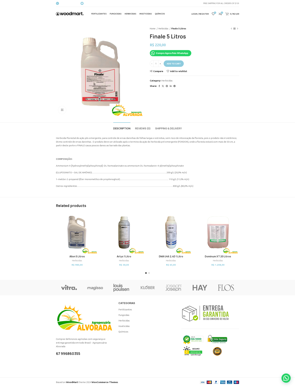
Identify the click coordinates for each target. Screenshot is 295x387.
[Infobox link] (66, 3)
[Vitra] (69, 287)
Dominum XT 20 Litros (218, 256)
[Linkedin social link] (171, 86)
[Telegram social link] (175, 86)
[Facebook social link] (159, 86)
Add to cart (174, 64)
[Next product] (237, 28)
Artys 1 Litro (124, 256)
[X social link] (163, 86)
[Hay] (200, 287)
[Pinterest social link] (167, 86)
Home (153, 28)
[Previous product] (231, 28)
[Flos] (226, 287)
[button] (286, 378)
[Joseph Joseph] (174, 287)
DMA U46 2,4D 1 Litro (171, 256)
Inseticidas (124, 326)
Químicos (123, 331)
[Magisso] (95, 287)
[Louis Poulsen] (121, 287)
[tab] (121, 127)
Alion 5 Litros (77, 256)
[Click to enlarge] (62, 110)
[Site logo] (70, 13)
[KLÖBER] (147, 287)
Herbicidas (163, 28)
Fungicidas (123, 315)
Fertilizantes (125, 309)
